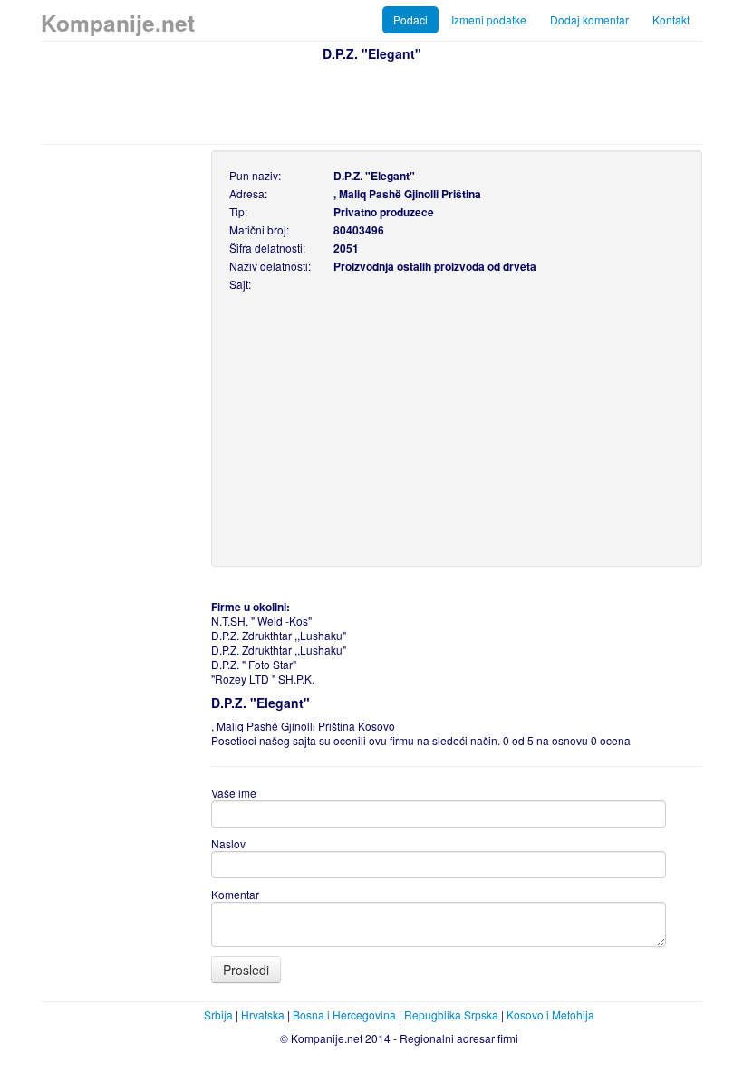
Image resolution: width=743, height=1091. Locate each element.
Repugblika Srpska (451, 1014)
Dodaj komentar (589, 19)
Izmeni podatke (488, 19)
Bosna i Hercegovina (344, 1014)
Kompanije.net (118, 22)
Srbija (218, 1014)
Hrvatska (263, 1014)
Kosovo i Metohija (550, 1014)
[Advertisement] (371, 100)
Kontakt (671, 19)
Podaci (410, 19)
